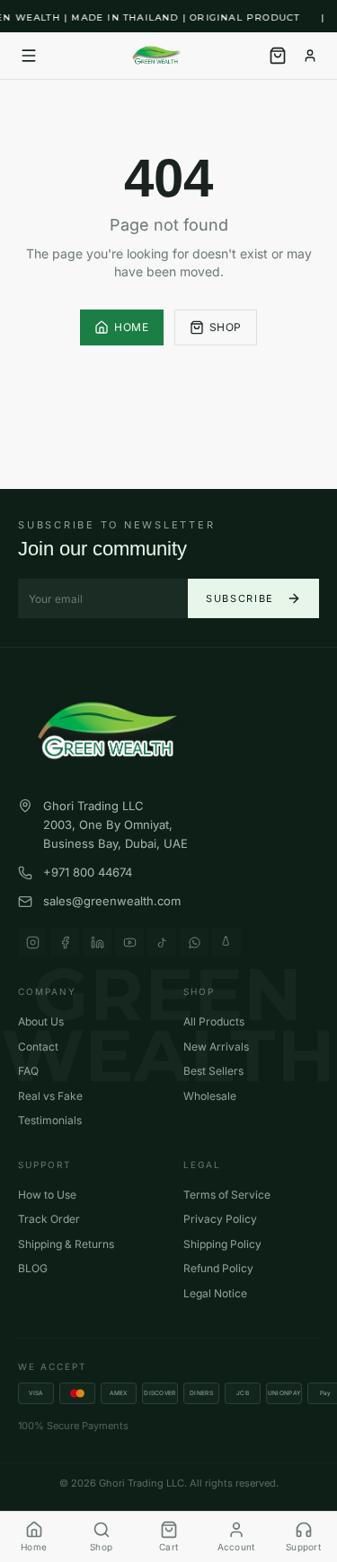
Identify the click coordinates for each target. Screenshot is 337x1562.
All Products (213, 1021)
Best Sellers (213, 1071)
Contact (38, 1046)
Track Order (49, 1219)
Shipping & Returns (66, 1244)
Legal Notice (215, 1293)
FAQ (28, 1071)
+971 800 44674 (87, 872)
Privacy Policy (220, 1219)
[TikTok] (161, 942)
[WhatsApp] (194, 942)
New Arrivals (216, 1046)
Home (131, 327)
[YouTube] (129, 942)
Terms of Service (226, 1194)
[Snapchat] (226, 942)
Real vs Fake (50, 1096)
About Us (41, 1021)
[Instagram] (32, 942)
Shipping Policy (222, 1244)
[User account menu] (310, 55)
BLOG (33, 1268)
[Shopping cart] (278, 56)
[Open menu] (28, 55)
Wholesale (209, 1096)
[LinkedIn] (97, 942)
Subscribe (240, 598)
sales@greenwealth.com (112, 901)
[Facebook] (64, 942)
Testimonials (50, 1120)
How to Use (47, 1194)
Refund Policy (218, 1268)
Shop (225, 327)
